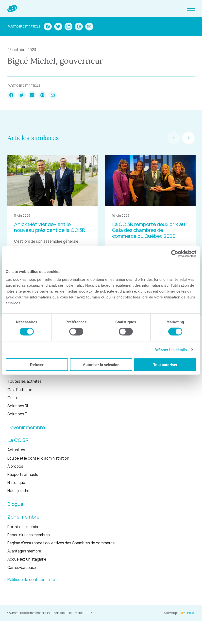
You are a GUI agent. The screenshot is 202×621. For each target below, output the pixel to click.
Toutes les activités (24, 381)
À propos (15, 466)
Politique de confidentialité (31, 579)
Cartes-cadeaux (21, 567)
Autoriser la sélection (101, 364)
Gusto (12, 397)
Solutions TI (17, 414)
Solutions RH (18, 406)
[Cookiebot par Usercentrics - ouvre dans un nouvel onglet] (174, 253)
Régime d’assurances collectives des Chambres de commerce (61, 543)
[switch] (76, 332)
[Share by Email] (89, 26)
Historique (16, 482)
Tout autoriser (165, 364)
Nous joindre (18, 490)
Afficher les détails (170, 350)
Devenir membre (26, 427)
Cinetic (189, 613)
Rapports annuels (22, 474)
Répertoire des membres (28, 534)
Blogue (15, 503)
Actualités (16, 449)
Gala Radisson (19, 389)
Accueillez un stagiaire (26, 559)
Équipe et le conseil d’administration (38, 458)
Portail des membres (25, 526)
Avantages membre (24, 551)
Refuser (37, 364)
